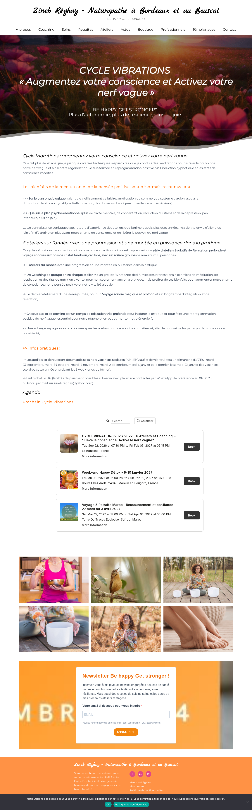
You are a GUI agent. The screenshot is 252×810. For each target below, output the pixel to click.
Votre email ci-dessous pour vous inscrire (111, 705)
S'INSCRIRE (126, 732)
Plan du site (137, 786)
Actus (125, 30)
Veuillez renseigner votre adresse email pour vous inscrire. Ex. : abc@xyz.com (121, 723)
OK (108, 804)
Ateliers (107, 30)
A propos (23, 30)
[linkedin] (140, 773)
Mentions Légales (140, 782)
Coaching (46, 30)
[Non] (247, 802)
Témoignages (204, 30)
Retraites (85, 30)
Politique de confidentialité (146, 790)
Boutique (145, 30)
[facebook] (132, 773)
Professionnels (173, 30)
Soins (66, 30)
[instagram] (148, 773)
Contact (229, 30)
